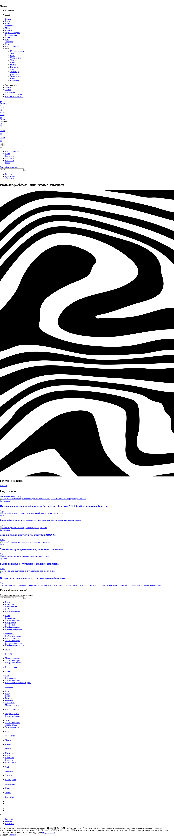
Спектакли (10, 158)
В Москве (9, 604)
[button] (1, 147)
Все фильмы (10, 622)
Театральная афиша (13, 727)
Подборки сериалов (13, 629)
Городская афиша (12, 611)
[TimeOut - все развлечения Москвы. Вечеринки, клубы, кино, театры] (5, 4)
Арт (7, 39)
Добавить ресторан (13, 643)
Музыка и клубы (12, 33)
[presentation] (1, 144)
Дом (12, 69)
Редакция (9, 819)
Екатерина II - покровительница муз (145, 585)
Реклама (8, 821)
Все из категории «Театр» (11, 496)
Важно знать (10, 762)
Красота (8, 30)
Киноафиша (10, 618)
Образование (16, 58)
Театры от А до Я (12, 725)
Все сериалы (10, 625)
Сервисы (9, 760)
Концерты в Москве (14, 663)
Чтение (13, 62)
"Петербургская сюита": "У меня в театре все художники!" (103, 585)
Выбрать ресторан (13, 636)
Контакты (14, 81)
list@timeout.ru (48, 832)
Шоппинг (9, 758)
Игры (12, 55)
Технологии (15, 76)
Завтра (8, 90)
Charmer (12, 835)
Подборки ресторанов (14, 645)
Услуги (8, 792)
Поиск (8, 19)
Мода (7, 28)
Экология (14, 74)
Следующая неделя (13, 94)
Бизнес (13, 65)
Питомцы (14, 67)
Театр (12, 53)
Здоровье (9, 42)
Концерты (9, 156)
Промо (13, 78)
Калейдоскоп (10, 779)
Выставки (9, 160)
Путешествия (11, 35)
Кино (7, 23)
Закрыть (3, 485)
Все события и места (14, 96)
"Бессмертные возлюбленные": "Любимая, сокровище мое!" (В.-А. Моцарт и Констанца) (38, 585)
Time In (13, 60)
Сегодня (8, 87)
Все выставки (11, 678)
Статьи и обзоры (12, 620)
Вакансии (9, 824)
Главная (8, 174)
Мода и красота (17, 51)
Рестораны (9, 26)
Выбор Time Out (12, 46)
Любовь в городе (12, 609)
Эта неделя (10, 92)
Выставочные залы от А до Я (18, 683)
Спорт (8, 37)
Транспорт (14, 72)
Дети (7, 44)
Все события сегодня (9, 167)
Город (7, 21)
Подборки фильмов (13, 627)
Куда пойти (10, 176)
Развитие (9, 700)
